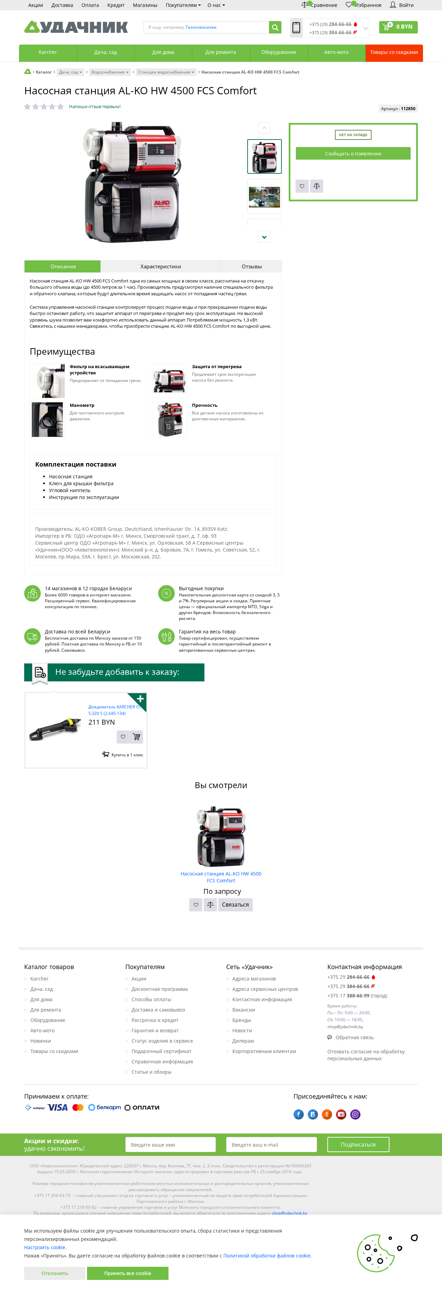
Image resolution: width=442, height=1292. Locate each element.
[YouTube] (341, 1114)
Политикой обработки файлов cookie (266, 1255)
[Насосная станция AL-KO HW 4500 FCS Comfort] (221, 834)
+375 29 (348, 977)
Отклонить (54, 1273)
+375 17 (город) (357, 995)
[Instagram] (355, 1114)
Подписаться (358, 1144)
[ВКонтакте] (313, 1114)
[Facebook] (299, 1114)
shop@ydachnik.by (289, 1213)
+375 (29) (330, 24)
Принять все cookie (127, 1273)
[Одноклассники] (327, 1114)
